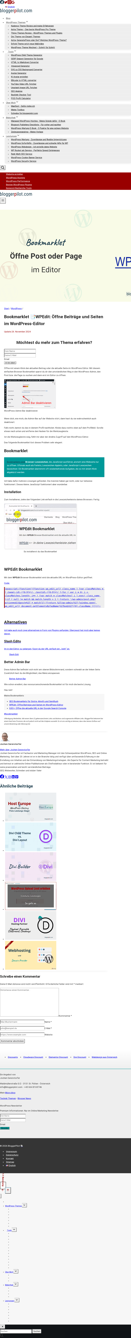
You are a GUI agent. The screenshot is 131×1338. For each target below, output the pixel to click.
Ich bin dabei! (10, 363)
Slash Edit (14, 654)
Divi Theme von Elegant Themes (25, 37)
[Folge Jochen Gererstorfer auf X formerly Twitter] (6, 778)
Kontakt (10, 1158)
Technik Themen (8, 1098)
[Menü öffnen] (3, 200)
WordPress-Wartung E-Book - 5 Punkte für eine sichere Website (40, 128)
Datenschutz (12, 1155)
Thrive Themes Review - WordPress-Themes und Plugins (36, 33)
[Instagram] (9, 3)
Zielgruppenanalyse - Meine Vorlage (27, 132)
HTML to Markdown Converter (25, 62)
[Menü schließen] (0, 1196)
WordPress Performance (18, 181)
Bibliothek (9, 1285)
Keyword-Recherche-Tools (19, 188)
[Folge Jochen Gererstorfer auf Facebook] (2, 778)
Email (6, 359)
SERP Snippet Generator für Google (27, 59)
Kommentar (65, 1015)
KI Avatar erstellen (19, 77)
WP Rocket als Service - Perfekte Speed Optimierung (35, 150)
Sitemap (10, 1162)
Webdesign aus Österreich (104, 1057)
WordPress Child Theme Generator (26, 55)
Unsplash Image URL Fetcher (24, 87)
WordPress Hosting (15, 177)
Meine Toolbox (17, 110)
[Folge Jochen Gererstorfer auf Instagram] (10, 778)
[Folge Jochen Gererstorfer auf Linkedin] (13, 778)
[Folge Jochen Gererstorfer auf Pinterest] (16, 778)
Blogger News (24, 1098)
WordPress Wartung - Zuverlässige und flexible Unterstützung (39, 139)
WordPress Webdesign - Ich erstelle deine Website (34, 147)
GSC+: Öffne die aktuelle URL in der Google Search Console (37, 708)
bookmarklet (11, 714)
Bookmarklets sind (16, 462)
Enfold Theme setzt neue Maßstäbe (27, 44)
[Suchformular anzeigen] (2, 167)
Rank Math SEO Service (21, 154)
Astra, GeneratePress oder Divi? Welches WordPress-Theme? (39, 40)
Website (48, 1034)
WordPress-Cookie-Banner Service (26, 157)
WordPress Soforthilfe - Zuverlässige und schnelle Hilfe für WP (39, 143)
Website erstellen (14, 174)
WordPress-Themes (13, 1206)
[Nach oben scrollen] (2, 1190)
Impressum (11, 1151)
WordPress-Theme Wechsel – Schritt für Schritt (33, 47)
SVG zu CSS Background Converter (26, 69)
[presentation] (56, 807)
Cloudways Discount (33, 1057)
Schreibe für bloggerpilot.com (24, 113)
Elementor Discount (58, 1057)
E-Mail (48, 1028)
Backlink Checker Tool (21, 95)
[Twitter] (5, 3)
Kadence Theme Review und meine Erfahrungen (32, 26)
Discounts (13, 1057)
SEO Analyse (16, 91)
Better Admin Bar (17, 678)
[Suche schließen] (2, 1327)
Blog (8, 18)
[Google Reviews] (13, 3)
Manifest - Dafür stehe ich (23, 106)
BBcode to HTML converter (23, 80)
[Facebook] (2, 3)
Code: (7, 583)
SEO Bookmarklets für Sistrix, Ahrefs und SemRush (33, 701)
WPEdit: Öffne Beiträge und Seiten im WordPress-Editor (36, 705)
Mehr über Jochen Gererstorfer (15, 749)
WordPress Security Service (23, 161)
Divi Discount (80, 1057)
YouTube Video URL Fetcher (23, 84)
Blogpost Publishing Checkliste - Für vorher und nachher (36, 124)
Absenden (4, 1128)
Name (48, 1022)
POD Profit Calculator (21, 98)
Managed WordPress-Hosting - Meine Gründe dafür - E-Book (38, 121)
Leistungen (9, 1301)
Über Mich (9, 1272)
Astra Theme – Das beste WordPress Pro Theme (33, 29)
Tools (9, 1230)
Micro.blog (10, 1092)
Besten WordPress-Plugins (19, 184)
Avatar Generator (18, 73)
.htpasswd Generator (20, 66)
